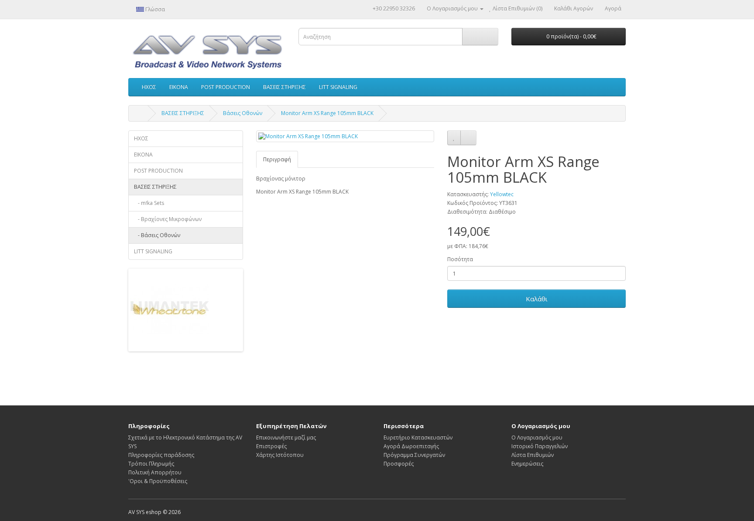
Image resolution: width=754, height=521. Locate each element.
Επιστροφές (271, 446)
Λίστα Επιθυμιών (532, 455)
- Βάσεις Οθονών (157, 235)
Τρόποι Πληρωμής (151, 463)
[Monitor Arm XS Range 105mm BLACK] (345, 136)
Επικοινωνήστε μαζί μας (286, 437)
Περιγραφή (277, 159)
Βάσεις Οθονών (242, 113)
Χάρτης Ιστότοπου (280, 455)
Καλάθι (537, 298)
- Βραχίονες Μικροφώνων (168, 219)
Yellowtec (502, 194)
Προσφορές (399, 463)
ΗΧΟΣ (149, 87)
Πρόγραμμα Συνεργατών (414, 455)
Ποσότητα (460, 259)
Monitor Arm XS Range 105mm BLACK (327, 113)
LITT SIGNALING (338, 87)
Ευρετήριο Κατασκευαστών (418, 437)
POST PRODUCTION (225, 87)
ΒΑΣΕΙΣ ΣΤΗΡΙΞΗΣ (284, 87)
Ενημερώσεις (527, 463)
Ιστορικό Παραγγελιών (539, 446)
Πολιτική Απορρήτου (155, 472)
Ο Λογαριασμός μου (536, 437)
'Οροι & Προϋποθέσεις (157, 481)
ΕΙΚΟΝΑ (178, 87)
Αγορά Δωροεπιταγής (411, 446)
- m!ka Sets (149, 203)
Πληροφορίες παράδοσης (161, 455)
